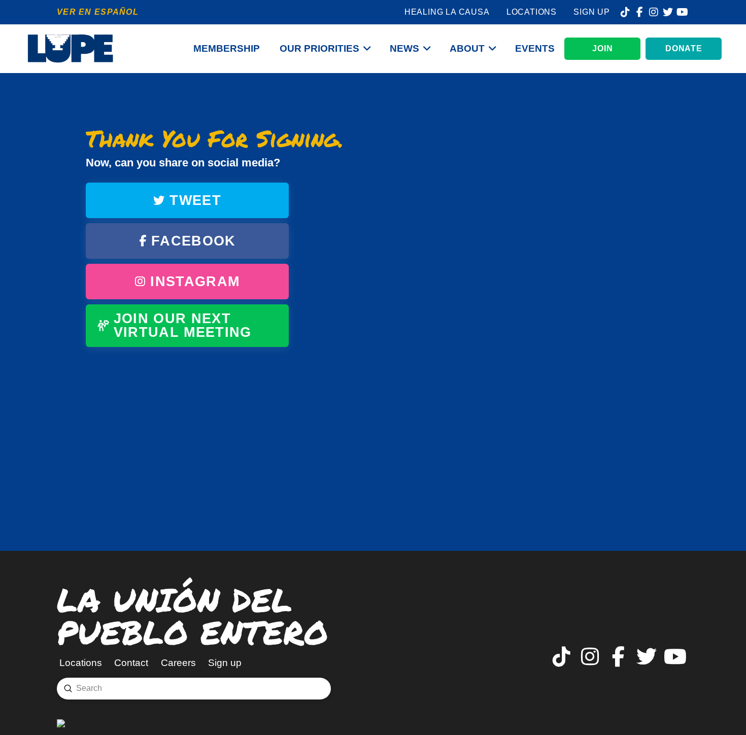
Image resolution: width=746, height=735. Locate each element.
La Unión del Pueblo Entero (192, 615)
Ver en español (98, 12)
